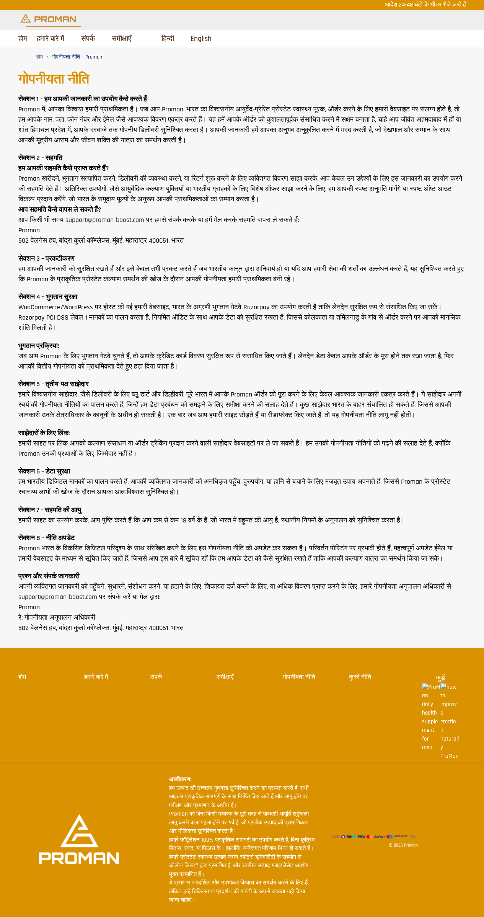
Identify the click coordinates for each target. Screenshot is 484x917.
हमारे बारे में (96, 677)
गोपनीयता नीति (299, 677)
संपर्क (156, 677)
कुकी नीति (360, 677)
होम (22, 677)
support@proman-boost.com (104, 219)
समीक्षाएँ (225, 677)
